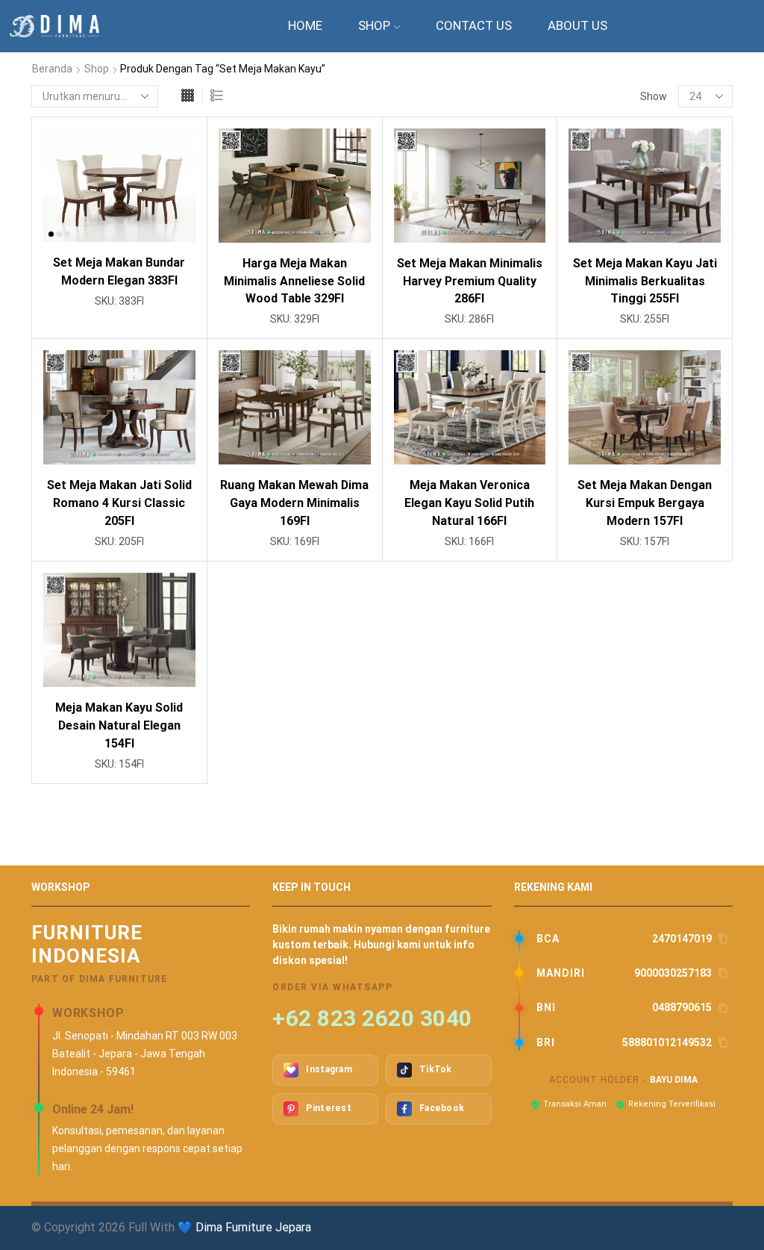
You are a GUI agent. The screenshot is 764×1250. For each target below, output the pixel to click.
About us (577, 25)
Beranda (52, 69)
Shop (374, 25)
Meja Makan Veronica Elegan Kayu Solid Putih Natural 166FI (469, 503)
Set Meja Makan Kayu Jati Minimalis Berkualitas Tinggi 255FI (645, 281)
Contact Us (474, 25)
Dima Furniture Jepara (253, 1227)
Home (305, 25)
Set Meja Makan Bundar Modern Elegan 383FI (119, 271)
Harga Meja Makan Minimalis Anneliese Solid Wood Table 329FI (294, 281)
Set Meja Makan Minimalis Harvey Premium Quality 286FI (469, 281)
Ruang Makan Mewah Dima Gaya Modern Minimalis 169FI (294, 503)
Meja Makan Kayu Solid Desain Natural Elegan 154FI (119, 725)
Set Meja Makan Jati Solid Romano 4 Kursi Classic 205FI (119, 503)
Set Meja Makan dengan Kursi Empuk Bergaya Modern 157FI (644, 503)
